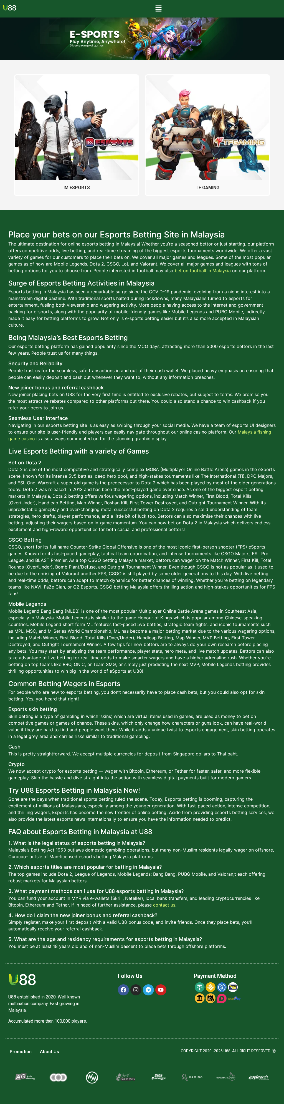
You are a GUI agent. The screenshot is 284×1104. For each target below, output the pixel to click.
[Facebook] (123, 989)
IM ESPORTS (77, 187)
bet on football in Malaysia (203, 270)
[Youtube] (160, 989)
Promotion (21, 1051)
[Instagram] (135, 989)
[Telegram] (148, 989)
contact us (164, 905)
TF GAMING (207, 187)
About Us (49, 1051)
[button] (158, 9)
